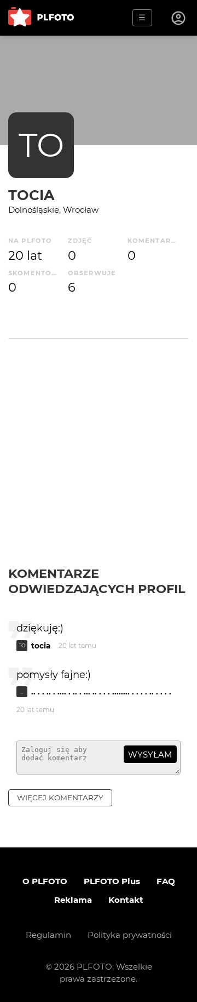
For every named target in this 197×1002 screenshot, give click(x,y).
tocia (31, 194)
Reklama (73, 900)
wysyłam (150, 754)
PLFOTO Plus (112, 881)
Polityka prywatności (130, 935)
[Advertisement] (98, 461)
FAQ (166, 881)
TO (41, 145)
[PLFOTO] (41, 18)
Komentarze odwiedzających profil (97, 581)
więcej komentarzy (60, 797)
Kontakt (125, 900)
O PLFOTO (44, 881)
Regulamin (48, 935)
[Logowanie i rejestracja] (179, 18)
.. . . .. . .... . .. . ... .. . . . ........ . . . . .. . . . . (101, 691)
